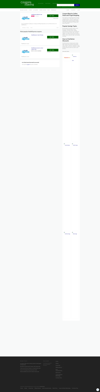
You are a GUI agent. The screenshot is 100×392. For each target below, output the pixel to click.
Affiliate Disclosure (59, 367)
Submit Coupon (43, 9)
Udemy (75, 6)
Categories (35, 9)
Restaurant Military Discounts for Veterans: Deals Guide (29, 371)
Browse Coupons (23, 9)
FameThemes (42, 386)
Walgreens (72, 6)
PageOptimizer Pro (65, 6)
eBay (69, 6)
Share (31, 27)
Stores (30, 9)
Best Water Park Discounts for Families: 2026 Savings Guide (30, 366)
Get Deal (52, 15)
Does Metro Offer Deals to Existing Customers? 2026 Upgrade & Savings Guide (30, 364)
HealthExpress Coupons (25, 43)
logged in (28, 64)
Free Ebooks (53, 9)
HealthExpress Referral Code (36, 14)
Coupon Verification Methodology (59, 375)
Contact (57, 361)
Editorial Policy (58, 372)
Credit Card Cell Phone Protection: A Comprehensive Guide (30, 368)
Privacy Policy (58, 365)
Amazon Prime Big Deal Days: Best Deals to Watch (28, 369)
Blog (49, 9)
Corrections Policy (59, 377)
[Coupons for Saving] (27, 3)
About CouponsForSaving (59, 370)
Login (78, 9)
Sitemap (57, 363)
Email (57, 27)
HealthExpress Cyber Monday (37, 34)
